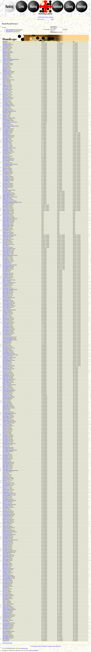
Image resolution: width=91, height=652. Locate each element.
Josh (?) (4, 154)
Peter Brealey (6, 236)
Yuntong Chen (6, 395)
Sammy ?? (5, 488)
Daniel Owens (6, 512)
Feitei (4, 640)
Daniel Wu (5, 545)
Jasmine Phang (6, 575)
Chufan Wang (6, 304)
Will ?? (4, 639)
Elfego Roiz (5, 112)
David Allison (5, 526)
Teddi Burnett (5, 492)
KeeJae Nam (5, 358)
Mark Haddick (6, 559)
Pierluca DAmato (6, 303)
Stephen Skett (6, 586)
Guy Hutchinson (6, 631)
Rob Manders (6, 229)
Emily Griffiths (6, 417)
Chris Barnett (5, 86)
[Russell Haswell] (56, 32)
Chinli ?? (5, 633)
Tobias (4, 409)
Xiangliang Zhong (7, 614)
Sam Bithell (5, 67)
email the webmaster (33, 650)
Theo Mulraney (6, 326)
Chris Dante (5, 275)
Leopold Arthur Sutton (7, 450)
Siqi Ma (4, 116)
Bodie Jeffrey (5, 377)
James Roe (5, 361)
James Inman (6, 376)
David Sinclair (6, 211)
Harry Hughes (6, 440)
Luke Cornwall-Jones (7, 337)
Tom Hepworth (6, 580)
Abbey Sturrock (6, 318)
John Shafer (5, 138)
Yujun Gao (5, 617)
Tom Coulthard (6, 89)
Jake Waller (5, 549)
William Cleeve (6, 224)
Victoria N (5, 349)
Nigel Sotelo (5, 363)
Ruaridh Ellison (6, 375)
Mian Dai (5, 157)
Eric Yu (4, 175)
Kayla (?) (5, 401)
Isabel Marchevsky (7, 397)
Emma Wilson (6, 465)
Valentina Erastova (7, 504)
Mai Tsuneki (5, 579)
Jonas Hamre (6, 273)
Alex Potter (5, 243)
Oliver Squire (5, 542)
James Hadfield (6, 141)
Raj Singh (5, 433)
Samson (4, 115)
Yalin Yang (5, 496)
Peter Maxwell (6, 373)
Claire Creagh (6, 520)
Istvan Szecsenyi (6, 328)
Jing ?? (4, 593)
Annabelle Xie (6, 572)
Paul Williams (6, 180)
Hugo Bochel (5, 516)
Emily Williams (6, 266)
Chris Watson (6, 560)
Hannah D (5, 475)
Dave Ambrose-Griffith (7, 339)
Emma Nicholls (6, 213)
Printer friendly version (7, 643)
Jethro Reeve (6, 436)
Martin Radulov (6, 416)
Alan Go (4, 166)
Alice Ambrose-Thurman (8, 164)
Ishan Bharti (5, 565)
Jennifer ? (5, 557)
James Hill (5, 428)
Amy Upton (5, 165)
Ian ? (4, 621)
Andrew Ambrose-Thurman (8, 126)
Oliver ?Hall (5, 628)
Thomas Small (6, 478)
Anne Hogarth (6, 447)
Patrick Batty (5, 198)
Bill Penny (5, 296)
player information (10, 29)
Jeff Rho (4, 315)
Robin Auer (5, 316)
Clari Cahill (5, 356)
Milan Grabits (5, 466)
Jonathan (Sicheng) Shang (8, 59)
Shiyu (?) (5, 56)
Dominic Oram (6, 603)
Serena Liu (5, 369)
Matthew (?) (5, 480)
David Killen (5, 145)
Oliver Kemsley (6, 522)
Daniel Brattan (6, 226)
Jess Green (5, 474)
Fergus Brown (6, 232)
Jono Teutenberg (6, 97)
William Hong (6, 119)
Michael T (5, 529)
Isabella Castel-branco (8, 255)
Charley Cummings (7, 338)
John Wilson (5, 485)
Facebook (50, 646)
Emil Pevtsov (5, 176)
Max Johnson (6, 323)
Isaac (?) (4, 93)
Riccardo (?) (5, 372)
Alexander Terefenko (7, 111)
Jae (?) (4, 66)
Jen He (4, 452)
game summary (9, 30)
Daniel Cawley (6, 388)
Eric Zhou (5, 299)
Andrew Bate (5, 150)
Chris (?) (4, 107)
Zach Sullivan (6, 448)
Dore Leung (5, 367)
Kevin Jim (5, 597)
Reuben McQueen (7, 443)
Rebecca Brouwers (7, 493)
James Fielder (6, 254)
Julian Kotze (5, 403)
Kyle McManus (6, 638)
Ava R (4, 587)
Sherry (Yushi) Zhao (7, 248)
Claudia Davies (6, 368)
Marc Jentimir (6, 451)
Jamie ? (4, 601)
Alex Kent (5, 75)
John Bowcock (6, 515)
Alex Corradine (6, 554)
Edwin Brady (5, 94)
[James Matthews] (56, 29)
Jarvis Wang (5, 143)
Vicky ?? (4, 602)
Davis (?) (5, 62)
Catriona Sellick (6, 422)
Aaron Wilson (6, 380)
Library (54, 646)
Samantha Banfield (7, 413)
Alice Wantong (6, 104)
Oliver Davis (5, 505)
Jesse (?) (5, 432)
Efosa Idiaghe (6, 595)
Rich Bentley (5, 102)
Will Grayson (5, 156)
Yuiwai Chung (6, 209)
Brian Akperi (5, 184)
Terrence (4, 553)
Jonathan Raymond (7, 190)
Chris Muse (5, 153)
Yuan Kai (5, 53)
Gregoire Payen (6, 222)
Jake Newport (6, 398)
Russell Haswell (6, 225)
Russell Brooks (6, 260)
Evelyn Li (5, 567)
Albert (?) (5, 96)
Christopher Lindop (7, 357)
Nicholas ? (5, 311)
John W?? (5, 588)
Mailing (39, 646)
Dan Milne (5, 101)
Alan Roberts (5, 477)
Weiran (4, 618)
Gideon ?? (5, 632)
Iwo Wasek (5, 459)
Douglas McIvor (6, 301)
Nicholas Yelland (6, 158)
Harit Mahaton (6, 132)
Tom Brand (5, 45)
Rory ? (4, 481)
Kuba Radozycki (6, 348)
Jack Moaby (5, 312)
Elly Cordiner (5, 439)
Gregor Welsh (6, 172)
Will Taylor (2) (6, 171)
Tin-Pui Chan (5, 207)
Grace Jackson (6, 244)
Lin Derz (4, 286)
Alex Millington (6, 109)
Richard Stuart (6, 307)
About (43, 17)
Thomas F (5, 424)
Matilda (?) (5, 523)
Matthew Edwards (7, 279)
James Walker (6, 239)
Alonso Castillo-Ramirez (8, 354)
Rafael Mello (5, 139)
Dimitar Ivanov (6, 582)
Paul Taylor (5, 214)
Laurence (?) (5, 610)
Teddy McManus (6, 79)
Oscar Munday (6, 177)
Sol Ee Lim (5, 533)
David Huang (5, 131)
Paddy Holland (6, 382)
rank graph (8, 31)
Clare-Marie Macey (7, 578)
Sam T (4, 590)
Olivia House (5, 258)
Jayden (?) (5, 399)
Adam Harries (6, 251)
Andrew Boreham (6, 462)
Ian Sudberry (5, 274)
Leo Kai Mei (5, 47)
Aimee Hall (5, 461)
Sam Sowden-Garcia (7, 200)
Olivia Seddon (6, 507)
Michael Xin (5, 402)
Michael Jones (6, 511)
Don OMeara (5, 583)
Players (39, 17)
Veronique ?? (6, 627)
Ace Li (4, 161)
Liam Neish (5, 546)
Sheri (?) (4, 240)
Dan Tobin (5, 191)
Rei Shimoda (5, 635)
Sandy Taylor (5, 64)
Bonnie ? (5, 81)
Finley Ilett (5, 142)
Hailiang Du (5, 85)
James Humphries (7, 365)
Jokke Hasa (5, 168)
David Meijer (5, 537)
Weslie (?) (5, 48)
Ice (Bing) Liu (5, 233)
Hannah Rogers (6, 333)
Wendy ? (5, 281)
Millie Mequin (6, 564)
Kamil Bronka (6, 456)
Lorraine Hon (5, 63)
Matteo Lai (5, 503)
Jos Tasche (5, 228)
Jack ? (4, 410)
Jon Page (5, 548)
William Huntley (6, 608)
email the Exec (24, 648)
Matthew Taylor (6, 210)
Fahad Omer (5, 441)
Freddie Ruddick (6, 527)
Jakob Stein (5, 444)
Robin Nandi (5, 162)
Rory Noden (5, 414)
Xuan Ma (5, 113)
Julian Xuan (5, 247)
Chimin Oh (5, 43)
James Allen (5, 241)
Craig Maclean (6, 130)
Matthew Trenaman (7, 421)
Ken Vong (5, 591)
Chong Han (5, 58)
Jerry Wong (5, 454)
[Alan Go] (56, 31)
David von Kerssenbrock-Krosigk (10, 202)
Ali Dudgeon (5, 594)
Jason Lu (5, 278)
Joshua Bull (5, 469)
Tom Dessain (5, 612)
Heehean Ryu (6, 467)
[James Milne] (56, 30)
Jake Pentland (6, 636)
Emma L (4, 335)
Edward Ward (6, 292)
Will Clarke (5, 206)
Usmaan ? (5, 571)
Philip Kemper (6, 569)
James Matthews (6, 220)
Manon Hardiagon (7, 305)
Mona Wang (5, 342)
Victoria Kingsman (7, 390)
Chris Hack (5, 584)
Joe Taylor (5, 270)
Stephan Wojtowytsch (7, 264)
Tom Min (4, 263)
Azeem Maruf (5, 405)
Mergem (4, 561)
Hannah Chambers (7, 609)
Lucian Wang (5, 350)
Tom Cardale (5, 284)
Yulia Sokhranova (6, 552)
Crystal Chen (5, 324)
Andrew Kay (5, 60)
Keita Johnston (6, 192)
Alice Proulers (6, 391)
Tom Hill (4, 271)
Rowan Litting (6, 186)
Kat (3, 245)
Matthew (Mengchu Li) (7, 196)
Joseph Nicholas (6, 151)
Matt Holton (5, 70)
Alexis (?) (5, 383)
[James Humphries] (56, 27)
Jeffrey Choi (5, 293)
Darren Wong (6, 535)
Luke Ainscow (6, 277)
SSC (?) (4, 78)
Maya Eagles (5, 455)
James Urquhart (6, 137)
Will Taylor (5, 134)
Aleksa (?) (5, 418)
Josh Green (5, 187)
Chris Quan (5, 51)
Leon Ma (4, 230)
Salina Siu (5, 394)
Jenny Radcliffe (6, 120)
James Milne (5, 149)
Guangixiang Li (6, 98)
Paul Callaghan (6, 128)
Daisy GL (5, 426)
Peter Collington (6, 484)
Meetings (59, 646)
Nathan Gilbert (6, 195)
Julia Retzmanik (6, 463)
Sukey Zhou (5, 471)
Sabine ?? (5, 386)
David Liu (5, 74)
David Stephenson (7, 534)
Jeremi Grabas (6, 179)
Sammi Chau (5, 146)
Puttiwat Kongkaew (7, 500)
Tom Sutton (5, 262)
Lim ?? (4, 629)
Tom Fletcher (5, 435)
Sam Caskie (5, 563)
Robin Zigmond (6, 160)
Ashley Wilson (6, 215)
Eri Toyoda (5, 510)
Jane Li (4, 525)
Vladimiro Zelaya (6, 71)
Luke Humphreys (6, 135)
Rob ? (4, 473)
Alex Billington (6, 203)
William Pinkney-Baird (7, 235)
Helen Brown (5, 620)
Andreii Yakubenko (7, 360)
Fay (3, 188)
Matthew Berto (6, 300)
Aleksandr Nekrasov (7, 550)
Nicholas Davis (6, 406)
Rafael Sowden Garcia (8, 218)
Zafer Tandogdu (6, 250)
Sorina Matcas (6, 352)
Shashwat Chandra (7, 117)
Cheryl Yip (5, 518)
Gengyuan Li (5, 92)
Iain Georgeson (6, 330)
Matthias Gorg (6, 199)
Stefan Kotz (5, 497)
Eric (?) (4, 49)
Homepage (44, 646)
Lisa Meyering (6, 412)
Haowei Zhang (6, 73)
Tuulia (4, 508)
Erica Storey (5, 313)
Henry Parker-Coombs (8, 289)
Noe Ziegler (5, 541)
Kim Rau (4, 343)
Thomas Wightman (7, 309)
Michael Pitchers (6, 353)
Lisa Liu (4, 308)
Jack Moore (5, 437)
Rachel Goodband (7, 495)
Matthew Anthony (6, 407)
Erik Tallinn (5, 285)
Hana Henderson (6, 514)
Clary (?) (4, 371)
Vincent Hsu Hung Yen (8, 122)
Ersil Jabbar (5, 598)
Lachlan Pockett (6, 322)
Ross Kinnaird (6, 458)
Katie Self (5, 574)
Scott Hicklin (5, 294)
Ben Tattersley (6, 267)
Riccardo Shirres (6, 530)
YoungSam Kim (6, 44)
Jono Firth (5, 613)
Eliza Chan (5, 490)
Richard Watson (6, 420)
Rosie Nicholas (6, 489)
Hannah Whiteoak (7, 194)
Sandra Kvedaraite (7, 384)
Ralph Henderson (6, 105)
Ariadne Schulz (6, 519)
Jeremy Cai (5, 320)
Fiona (4, 181)
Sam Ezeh (5, 431)
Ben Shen (5, 123)
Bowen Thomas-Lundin (8, 539)
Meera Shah (5, 544)
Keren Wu (5, 55)
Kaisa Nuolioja (6, 252)
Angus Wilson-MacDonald (8, 470)
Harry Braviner (6, 319)
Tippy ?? (4, 345)
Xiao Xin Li (5, 90)
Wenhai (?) (5, 169)
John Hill (5, 237)
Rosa (4, 446)
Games (46, 17)
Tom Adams (5, 334)
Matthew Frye (6, 124)
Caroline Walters (6, 623)
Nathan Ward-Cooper (7, 531)
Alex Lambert (5, 288)
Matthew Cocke (6, 52)
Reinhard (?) (5, 77)
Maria (4, 599)
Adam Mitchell (6, 327)
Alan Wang (5, 173)
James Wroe (5, 538)
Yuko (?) (4, 100)
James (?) (5, 83)
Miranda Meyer (6, 482)
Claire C (4, 605)
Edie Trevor (5, 256)
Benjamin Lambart (7, 282)
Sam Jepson (5, 183)
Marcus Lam (5, 87)
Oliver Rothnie (6, 556)
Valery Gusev (6, 290)
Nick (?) (4, 127)
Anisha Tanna (6, 624)
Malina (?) (5, 486)
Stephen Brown (6, 616)
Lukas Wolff (5, 606)
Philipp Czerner (6, 221)
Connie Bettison (6, 499)
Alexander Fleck (6, 568)
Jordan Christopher (7, 576)
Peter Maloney (6, 625)
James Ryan (5, 259)
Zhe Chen (5, 108)
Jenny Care (5, 387)
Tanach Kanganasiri (7, 147)
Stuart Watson (6, 269)
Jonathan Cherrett (7, 379)
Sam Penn (5, 364)
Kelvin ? (4, 82)
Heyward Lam (6, 425)
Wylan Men (5, 346)
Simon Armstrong (6, 297)
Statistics (51, 17)
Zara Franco (5, 429)
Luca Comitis (5, 205)
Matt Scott (5, 68)
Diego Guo (5, 341)
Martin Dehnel (6, 331)
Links (36, 646)
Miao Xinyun (5, 501)
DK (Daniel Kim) (6, 217)
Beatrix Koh (5, 392)
